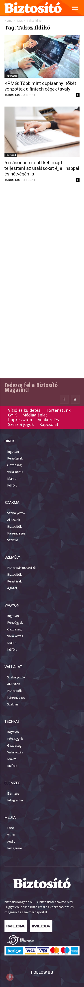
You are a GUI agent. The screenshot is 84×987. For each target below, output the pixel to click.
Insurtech (11, 75)
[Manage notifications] (9, 977)
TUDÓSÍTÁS (12, 95)
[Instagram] (75, 399)
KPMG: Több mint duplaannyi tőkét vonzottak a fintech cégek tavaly (40, 86)
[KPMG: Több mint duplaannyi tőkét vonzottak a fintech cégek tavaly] (42, 56)
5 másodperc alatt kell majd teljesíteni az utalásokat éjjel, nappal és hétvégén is (41, 168)
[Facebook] (64, 399)
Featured (11, 155)
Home (8, 21)
